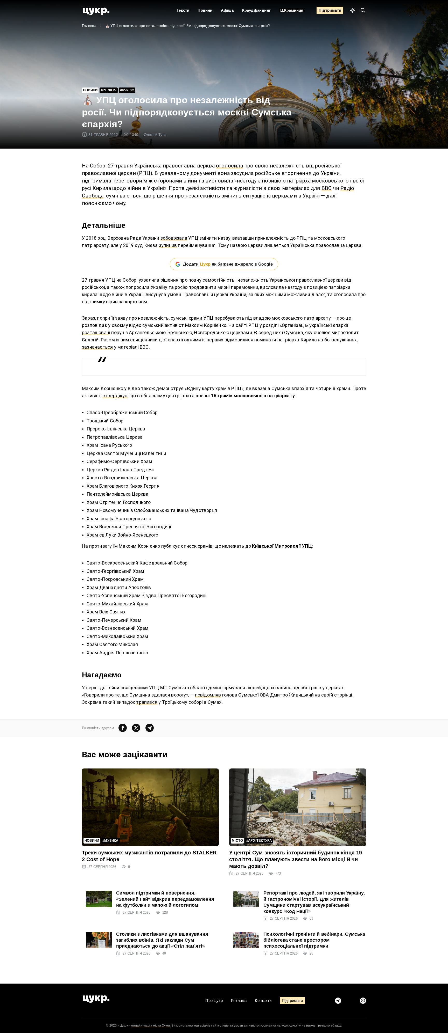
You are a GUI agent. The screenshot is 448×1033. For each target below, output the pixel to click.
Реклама (239, 1000)
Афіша (227, 10)
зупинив (168, 245)
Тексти (183, 10)
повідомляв (208, 695)
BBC (326, 188)
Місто (237, 840)
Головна (89, 26)
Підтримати (330, 10)
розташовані (96, 332)
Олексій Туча (155, 135)
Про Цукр (214, 1000)
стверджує (115, 395)
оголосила (229, 166)
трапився (146, 702)
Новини (205, 10)
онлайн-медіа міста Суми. (151, 1025)
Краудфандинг (256, 10)
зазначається (97, 347)
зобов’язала (173, 238)
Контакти (263, 1000)
